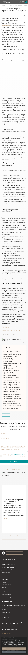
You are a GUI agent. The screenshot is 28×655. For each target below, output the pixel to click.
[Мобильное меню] (26, 2)
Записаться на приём (15, 553)
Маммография (6, 25)
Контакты (4, 587)
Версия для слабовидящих (11, 629)
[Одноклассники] (14, 330)
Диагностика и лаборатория (10, 570)
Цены (3, 591)
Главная (3, 5)
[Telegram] (17, 330)
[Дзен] (17, 623)
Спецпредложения (7, 584)
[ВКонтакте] (11, 330)
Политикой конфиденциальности (16, 454)
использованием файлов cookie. (14, 645)
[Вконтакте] (3, 623)
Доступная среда (6, 626)
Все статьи (14, 541)
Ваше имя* (4, 433)
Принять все (14, 648)
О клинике (10, 5)
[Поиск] (17, 2)
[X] (19, 330)
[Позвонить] (20, 2)
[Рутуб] (21, 623)
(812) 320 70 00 (7, 601)
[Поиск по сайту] (2, 633)
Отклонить (14, 651)
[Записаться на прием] (15, 2)
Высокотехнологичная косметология (12, 562)
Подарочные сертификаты (9, 597)
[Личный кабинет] (23, 2)
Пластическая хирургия (8, 559)
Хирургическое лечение (8, 564)
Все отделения (6, 572)
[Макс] (10, 623)
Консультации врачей (8, 567)
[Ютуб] (14, 623)
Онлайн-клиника (6, 594)
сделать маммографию (12, 312)
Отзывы (4, 582)
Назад (7, 414)
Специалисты (5, 579)
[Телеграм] (6, 623)
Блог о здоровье (18, 5)
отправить (14, 461)
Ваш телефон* (5, 438)
